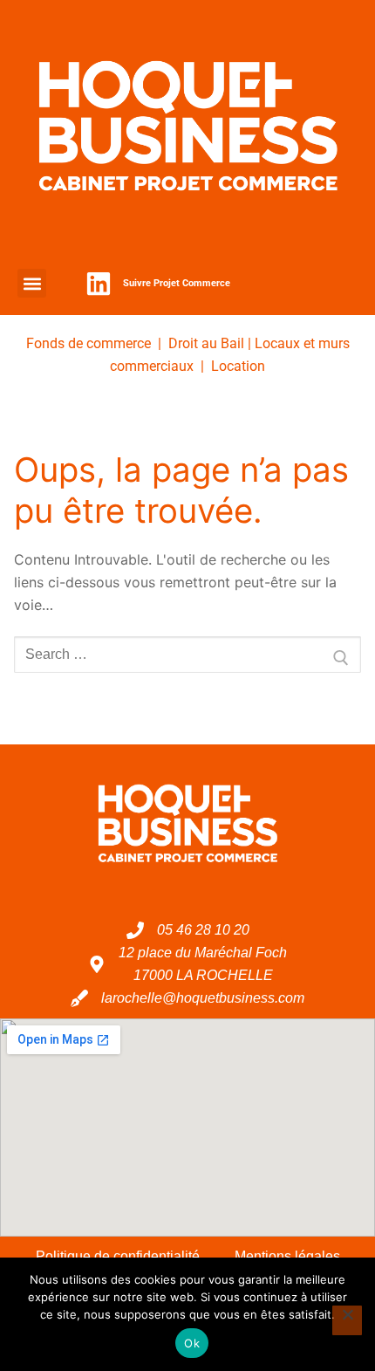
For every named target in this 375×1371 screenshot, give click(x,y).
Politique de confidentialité (118, 1256)
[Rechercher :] (187, 654)
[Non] (347, 1320)
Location (238, 366)
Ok (192, 1343)
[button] (31, 283)
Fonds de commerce (88, 343)
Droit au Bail (206, 343)
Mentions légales (287, 1256)
